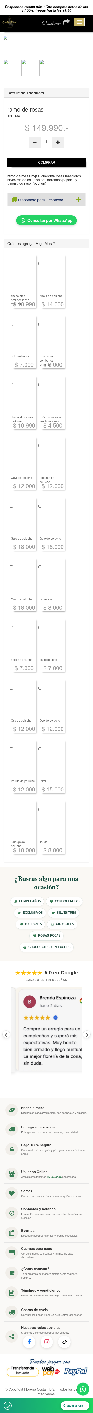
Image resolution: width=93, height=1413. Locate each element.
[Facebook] (29, 1350)
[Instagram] (47, 1350)
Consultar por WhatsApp (49, 220)
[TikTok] (64, 1350)
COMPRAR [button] (46, 162)
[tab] (46, 199)
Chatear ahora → (75, 1405)
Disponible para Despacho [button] (40, 200)
